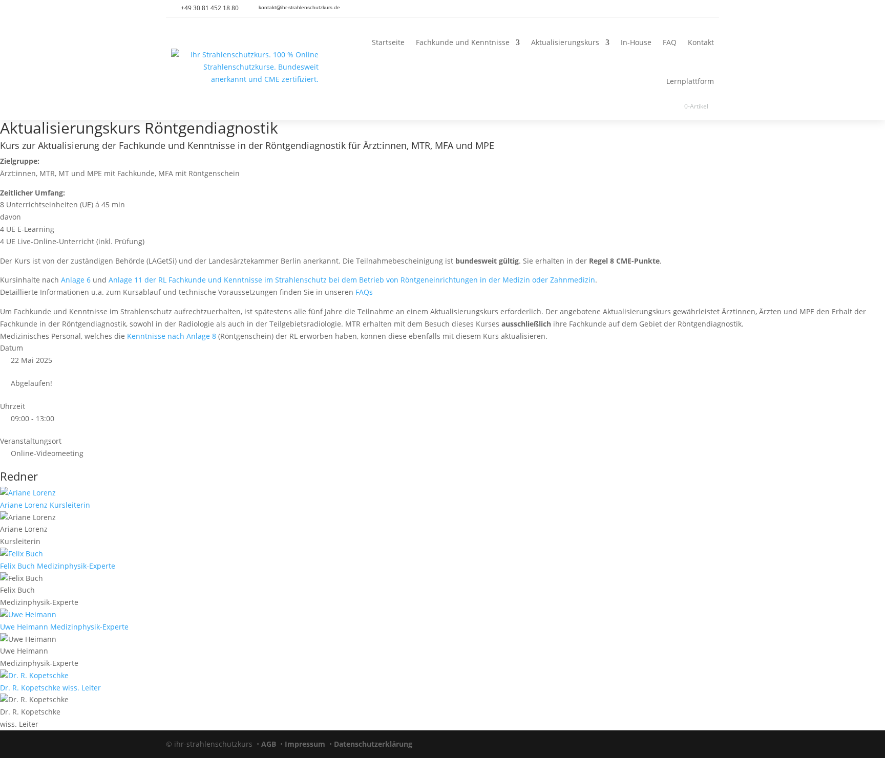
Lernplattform (690, 81)
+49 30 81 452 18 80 (210, 8)
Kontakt (701, 42)
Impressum (305, 744)
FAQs (364, 292)
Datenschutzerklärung (373, 744)
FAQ (670, 42)
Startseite (388, 42)
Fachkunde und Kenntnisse (463, 42)
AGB (268, 744)
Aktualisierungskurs (565, 42)
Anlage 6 (76, 280)
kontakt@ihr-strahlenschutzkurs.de (299, 7)
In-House (636, 42)
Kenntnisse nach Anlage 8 (171, 336)
